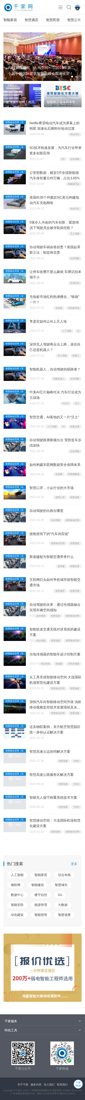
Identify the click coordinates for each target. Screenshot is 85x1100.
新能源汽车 (73, 184)
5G (63, 159)
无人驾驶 (74, 233)
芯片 (77, 403)
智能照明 (40, 915)
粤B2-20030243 (45, 1093)
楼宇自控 (40, 895)
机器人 (76, 355)
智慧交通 (74, 426)
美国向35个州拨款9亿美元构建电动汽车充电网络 (54, 200)
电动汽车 (74, 134)
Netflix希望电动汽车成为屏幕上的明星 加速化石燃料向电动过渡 (54, 125)
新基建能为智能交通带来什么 (51, 557)
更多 (74, 864)
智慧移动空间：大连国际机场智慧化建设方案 (54, 823)
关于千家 (22, 1084)
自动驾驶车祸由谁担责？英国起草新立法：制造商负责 (54, 249)
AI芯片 (65, 403)
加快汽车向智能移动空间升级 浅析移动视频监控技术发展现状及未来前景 (55, 705)
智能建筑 (37, 885)
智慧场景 (74, 497)
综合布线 (40, 640)
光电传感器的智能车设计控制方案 (54, 654)
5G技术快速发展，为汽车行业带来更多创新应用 (55, 150)
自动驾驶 (74, 159)
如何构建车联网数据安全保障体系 (54, 465)
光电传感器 (73, 663)
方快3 (76, 761)
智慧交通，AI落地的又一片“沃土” (54, 417)
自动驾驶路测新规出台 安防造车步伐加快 (55, 442)
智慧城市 (60, 591)
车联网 (59, 474)
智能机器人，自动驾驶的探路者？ (54, 369)
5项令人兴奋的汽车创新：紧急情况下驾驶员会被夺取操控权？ (54, 225)
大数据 (63, 905)
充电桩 (59, 308)
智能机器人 (59, 378)
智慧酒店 (31, 20)
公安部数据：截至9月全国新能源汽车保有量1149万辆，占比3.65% (54, 175)
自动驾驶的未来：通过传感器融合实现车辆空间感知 (54, 607)
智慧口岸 (60, 497)
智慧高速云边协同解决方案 (49, 751)
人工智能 (66, 331)
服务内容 (36, 1084)
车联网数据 (73, 474)
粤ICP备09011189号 (64, 1093)
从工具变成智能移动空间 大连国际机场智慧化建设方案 (55, 679)
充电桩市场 (73, 308)
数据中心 (17, 895)
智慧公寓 (74, 20)
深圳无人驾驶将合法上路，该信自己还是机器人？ (54, 347)
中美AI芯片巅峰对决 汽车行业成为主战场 (55, 394)
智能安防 (17, 905)
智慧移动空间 (72, 520)
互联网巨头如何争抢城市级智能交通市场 (54, 582)
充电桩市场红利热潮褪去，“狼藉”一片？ (54, 299)
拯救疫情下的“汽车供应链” (49, 534)
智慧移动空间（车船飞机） (14, 122)
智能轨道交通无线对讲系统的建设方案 (54, 632)
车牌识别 (74, 283)
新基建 (61, 566)
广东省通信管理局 (20, 1093)
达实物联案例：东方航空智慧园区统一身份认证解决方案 (54, 729)
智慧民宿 (53, 20)
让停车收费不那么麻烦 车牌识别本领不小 (55, 274)
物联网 (15, 885)
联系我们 (62, 1084)
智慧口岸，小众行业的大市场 (51, 488)
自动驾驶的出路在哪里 (46, 511)
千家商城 (78, 1084)
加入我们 (49, 1084)
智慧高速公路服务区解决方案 (51, 774)
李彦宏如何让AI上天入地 (48, 321)
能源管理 (40, 905)
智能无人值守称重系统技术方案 (53, 797)
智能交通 (74, 566)
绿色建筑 (17, 915)
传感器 (59, 663)
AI (78, 331)
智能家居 (10, 20)
